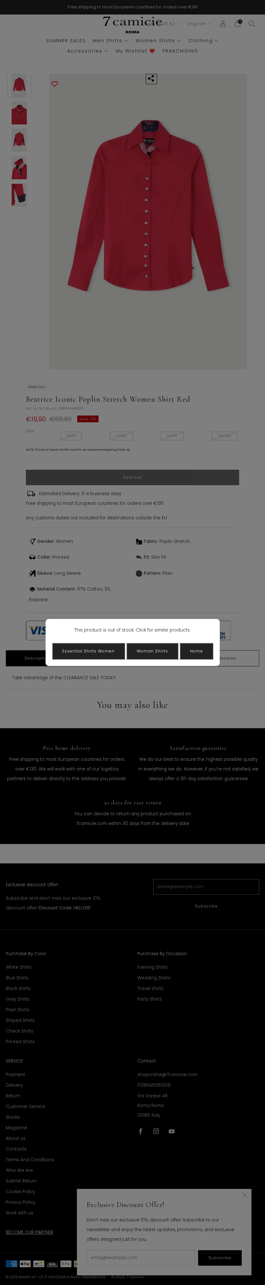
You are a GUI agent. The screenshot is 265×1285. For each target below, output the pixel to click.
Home (196, 651)
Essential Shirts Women (88, 651)
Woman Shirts (152, 651)
